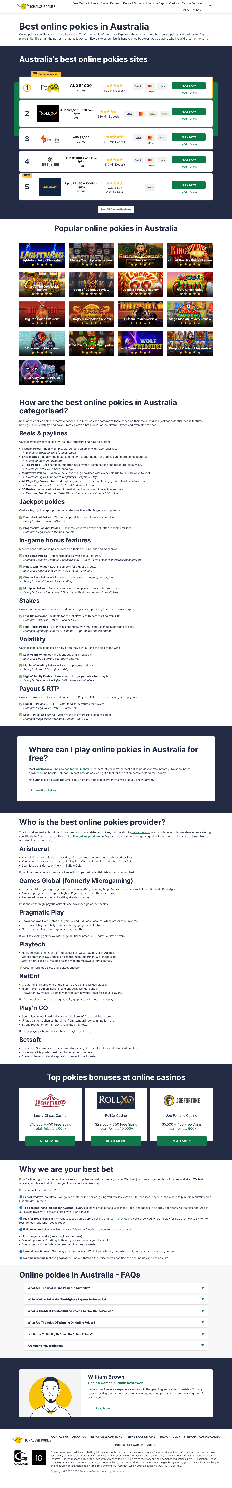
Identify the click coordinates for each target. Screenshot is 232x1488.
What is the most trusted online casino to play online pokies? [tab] (70, 1311)
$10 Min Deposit (114, 142)
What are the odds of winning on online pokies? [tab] (61, 1322)
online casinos (140, 832)
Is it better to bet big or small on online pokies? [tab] (60, 1334)
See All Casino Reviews (116, 209)
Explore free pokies (44, 790)
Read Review (188, 92)
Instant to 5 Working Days (114, 190)
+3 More (150, 91)
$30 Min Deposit (108, 116)
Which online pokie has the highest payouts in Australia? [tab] (67, 1299)
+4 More (150, 165)
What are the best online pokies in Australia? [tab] (59, 1288)
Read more (103, 1408)
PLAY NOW (188, 85)
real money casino (121, 1218)
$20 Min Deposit (114, 90)
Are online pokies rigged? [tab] (46, 1345)
